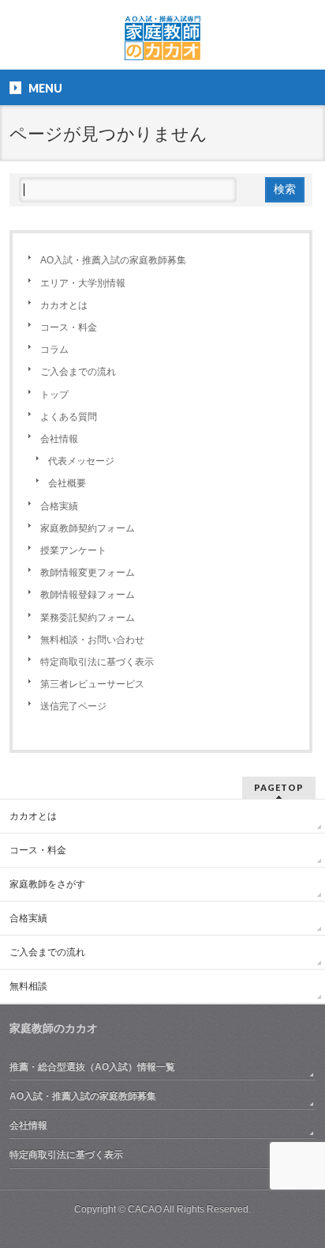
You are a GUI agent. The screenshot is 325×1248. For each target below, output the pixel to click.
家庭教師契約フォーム (87, 528)
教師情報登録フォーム (87, 594)
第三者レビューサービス (92, 684)
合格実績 (59, 506)
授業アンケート (73, 550)
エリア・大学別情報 (82, 283)
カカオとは (64, 305)
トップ (54, 394)
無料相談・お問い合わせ (92, 639)
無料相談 (28, 986)
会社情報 (59, 438)
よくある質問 (68, 416)
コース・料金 (68, 327)
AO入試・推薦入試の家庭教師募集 (113, 260)
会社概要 (67, 483)
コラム (54, 349)
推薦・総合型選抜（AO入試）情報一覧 (92, 1066)
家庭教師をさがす (47, 884)
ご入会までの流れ (78, 371)
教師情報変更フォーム (87, 572)
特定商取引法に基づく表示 (97, 661)
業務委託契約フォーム (87, 617)
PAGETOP (279, 787)
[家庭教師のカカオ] (162, 44)
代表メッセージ (81, 461)
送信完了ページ (73, 706)
